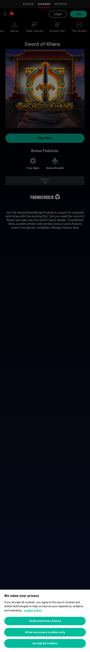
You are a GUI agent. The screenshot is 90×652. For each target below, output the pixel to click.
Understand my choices (45, 620)
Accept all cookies (44, 643)
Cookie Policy (33, 610)
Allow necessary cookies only (45, 632)
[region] (45, 621)
